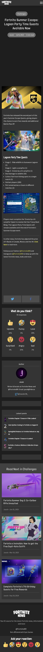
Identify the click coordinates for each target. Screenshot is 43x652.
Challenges (21, 14)
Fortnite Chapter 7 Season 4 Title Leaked (22, 418)
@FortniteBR (25, 251)
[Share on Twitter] (13, 299)
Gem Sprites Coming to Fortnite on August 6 (23, 425)
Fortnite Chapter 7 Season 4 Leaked (20, 438)
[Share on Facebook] (31, 299)
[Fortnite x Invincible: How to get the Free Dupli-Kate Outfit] (21, 528)
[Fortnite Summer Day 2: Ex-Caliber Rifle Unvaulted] (21, 485)
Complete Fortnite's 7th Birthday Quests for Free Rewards (19, 588)
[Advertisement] (21, 63)
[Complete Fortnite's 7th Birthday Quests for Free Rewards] (21, 571)
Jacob (11, 35)
